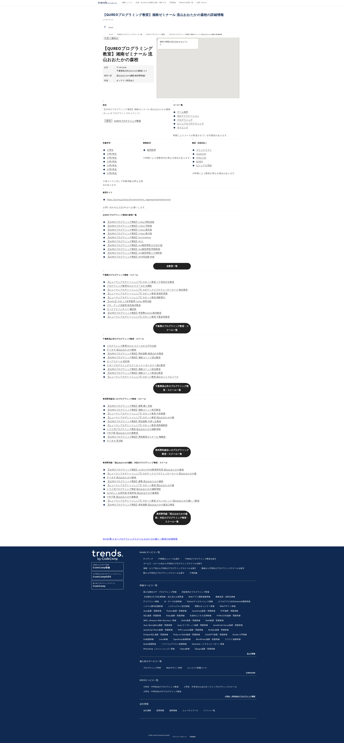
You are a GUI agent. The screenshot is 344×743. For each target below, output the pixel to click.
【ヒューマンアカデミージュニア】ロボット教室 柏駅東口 (136, 297)
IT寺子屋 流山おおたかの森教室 (122, 433)
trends (111, 34)
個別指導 (151, 150)
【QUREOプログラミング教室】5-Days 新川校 (129, 233)
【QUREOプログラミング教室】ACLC (125, 241)
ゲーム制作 (182, 112)
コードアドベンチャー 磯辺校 (121, 309)
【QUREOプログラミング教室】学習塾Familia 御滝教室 (134, 312)
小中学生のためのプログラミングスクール (107, 575)
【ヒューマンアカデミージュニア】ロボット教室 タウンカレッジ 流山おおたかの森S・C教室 (153, 500)
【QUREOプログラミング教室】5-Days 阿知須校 (130, 222)
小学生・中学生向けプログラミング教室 (240, 696)
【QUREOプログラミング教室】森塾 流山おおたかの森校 (135, 481)
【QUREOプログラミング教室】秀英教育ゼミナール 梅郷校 (136, 436)
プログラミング (185, 119)
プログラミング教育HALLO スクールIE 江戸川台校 (131, 345)
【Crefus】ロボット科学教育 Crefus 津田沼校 (129, 301)
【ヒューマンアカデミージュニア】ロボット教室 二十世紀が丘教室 (140, 282)
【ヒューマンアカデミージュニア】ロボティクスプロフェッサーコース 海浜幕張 (147, 289)
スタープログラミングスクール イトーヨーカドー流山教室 (136, 365)
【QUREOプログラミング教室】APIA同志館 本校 (131, 256)
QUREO (199, 161)
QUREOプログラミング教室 (155, 34)
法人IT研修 (251, 654)
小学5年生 (112, 169)
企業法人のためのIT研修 (101, 566)
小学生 (110, 150)
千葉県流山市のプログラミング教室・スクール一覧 (172, 388)
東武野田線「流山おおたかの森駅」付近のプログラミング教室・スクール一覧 (172, 517)
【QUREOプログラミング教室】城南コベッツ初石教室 (134, 369)
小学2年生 (112, 157)
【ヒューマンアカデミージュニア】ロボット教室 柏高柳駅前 (137, 425)
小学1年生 (112, 153)
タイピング (182, 127)
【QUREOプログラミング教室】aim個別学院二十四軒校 (134, 252)
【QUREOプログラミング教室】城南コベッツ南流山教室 (135, 373)
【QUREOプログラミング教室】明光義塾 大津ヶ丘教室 (134, 421)
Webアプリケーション (188, 116)
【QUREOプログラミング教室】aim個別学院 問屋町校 (133, 249)
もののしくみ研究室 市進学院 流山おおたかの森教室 (133, 493)
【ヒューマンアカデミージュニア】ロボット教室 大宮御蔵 (136, 413)
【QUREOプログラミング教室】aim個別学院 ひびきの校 (134, 245)
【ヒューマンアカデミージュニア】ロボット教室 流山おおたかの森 (140, 417)
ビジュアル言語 (204, 165)
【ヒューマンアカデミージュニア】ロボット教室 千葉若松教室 (138, 316)
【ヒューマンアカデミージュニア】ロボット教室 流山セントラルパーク (143, 376)
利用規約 (193, 737)
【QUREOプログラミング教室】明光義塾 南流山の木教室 (135, 353)
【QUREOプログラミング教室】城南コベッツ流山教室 (134, 357)
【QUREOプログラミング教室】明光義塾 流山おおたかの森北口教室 (141, 504)
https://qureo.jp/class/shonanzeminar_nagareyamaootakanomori (139, 199)
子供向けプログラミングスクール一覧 (129, 34)
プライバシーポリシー (179, 737)
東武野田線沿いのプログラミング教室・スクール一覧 (172, 452)
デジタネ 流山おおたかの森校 (121, 349)
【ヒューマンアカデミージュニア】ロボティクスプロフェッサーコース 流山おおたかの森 (152, 473)
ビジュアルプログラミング (190, 123)
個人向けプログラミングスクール (104, 584)
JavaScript (201, 153)
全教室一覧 (172, 266)
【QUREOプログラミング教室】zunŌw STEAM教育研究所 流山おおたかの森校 (145, 469)
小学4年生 (112, 165)
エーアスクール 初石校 (118, 361)
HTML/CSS (201, 157)
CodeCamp (250, 673)
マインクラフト (204, 150)
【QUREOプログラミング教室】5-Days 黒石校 (129, 229)
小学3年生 (112, 161)
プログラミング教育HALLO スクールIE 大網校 (129, 285)
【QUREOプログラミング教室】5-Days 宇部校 (129, 225)
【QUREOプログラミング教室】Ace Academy (129, 237)
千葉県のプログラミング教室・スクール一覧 (172, 328)
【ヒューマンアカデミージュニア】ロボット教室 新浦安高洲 (137, 293)
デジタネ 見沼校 (115, 440)
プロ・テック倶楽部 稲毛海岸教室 (124, 305)
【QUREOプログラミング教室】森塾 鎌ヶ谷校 (129, 405)
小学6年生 (112, 173)
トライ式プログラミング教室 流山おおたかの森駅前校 (134, 429)
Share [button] (110, 27)
